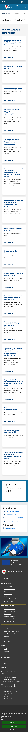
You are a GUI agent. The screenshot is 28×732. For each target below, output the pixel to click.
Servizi (9, 13)
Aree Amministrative (9, 589)
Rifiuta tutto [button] (14, 726)
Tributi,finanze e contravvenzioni (12, 634)
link (6, 719)
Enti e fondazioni (8, 594)
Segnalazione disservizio (10, 694)
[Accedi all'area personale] (21, 2)
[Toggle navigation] (3, 7)
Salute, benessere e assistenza (12, 639)
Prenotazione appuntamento (11, 691)
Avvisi (5, 654)
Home (3, 13)
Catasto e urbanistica (9, 619)
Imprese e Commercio (9, 616)
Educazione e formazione (10, 629)
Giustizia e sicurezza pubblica (11, 631)
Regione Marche (6, 2)
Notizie (5, 649)
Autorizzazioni (7, 641)
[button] (14, 729)
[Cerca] (25, 7)
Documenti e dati (8, 601)
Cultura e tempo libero (9, 611)
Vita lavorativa (7, 614)
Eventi (5, 663)
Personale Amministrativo (10, 599)
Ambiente (6, 636)
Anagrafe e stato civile (9, 609)
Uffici (5, 591)
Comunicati (7, 651)
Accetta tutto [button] (14, 722)
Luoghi (5, 661)
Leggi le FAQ (7, 696)
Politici (5, 596)
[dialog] (14, 718)
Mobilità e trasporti (9, 621)
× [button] (26, 707)
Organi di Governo (8, 586)
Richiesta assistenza (9, 699)
